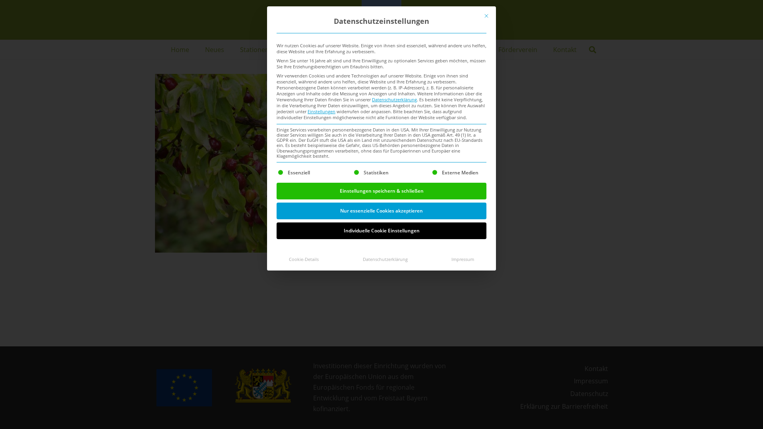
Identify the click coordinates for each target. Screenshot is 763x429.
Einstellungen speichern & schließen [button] (382, 190)
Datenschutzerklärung (394, 99)
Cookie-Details (304, 259)
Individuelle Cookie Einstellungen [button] (382, 230)
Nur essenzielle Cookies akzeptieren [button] (381, 210)
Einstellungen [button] (321, 111)
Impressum (462, 259)
